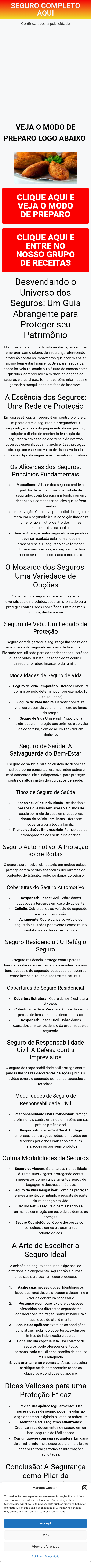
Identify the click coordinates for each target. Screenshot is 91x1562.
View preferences (45, 1547)
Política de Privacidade (45, 1556)
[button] (85, 1488)
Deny (45, 1535)
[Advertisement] (45, 72)
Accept (45, 1523)
